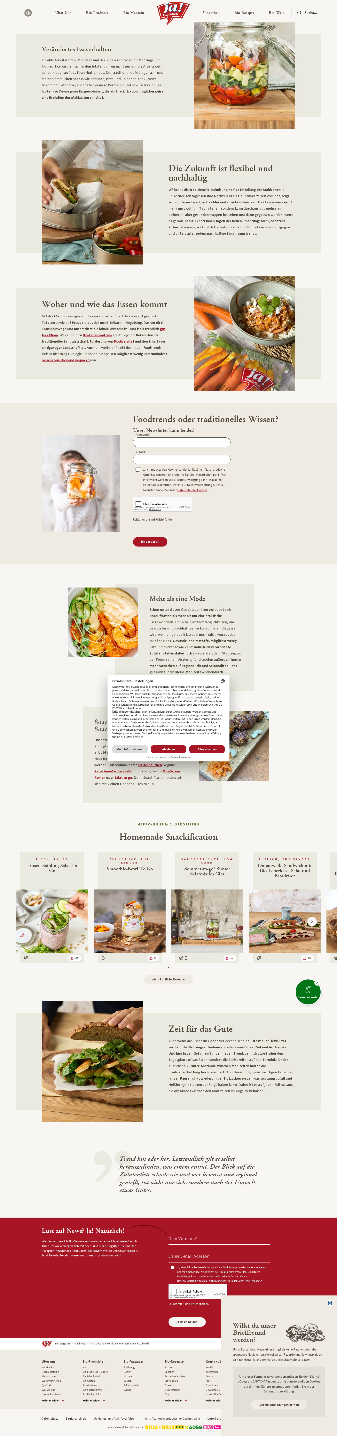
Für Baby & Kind (91, 1376)
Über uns (49, 1361)
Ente (167, 1394)
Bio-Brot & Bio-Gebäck (95, 1372)
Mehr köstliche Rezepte (168, 979)
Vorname (143, 434)
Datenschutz (49, 1418)
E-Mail (141, 452)
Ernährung (129, 1367)
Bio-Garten (89, 1381)
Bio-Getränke (90, 1385)
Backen (169, 1367)
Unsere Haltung (50, 1372)
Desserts (170, 1385)
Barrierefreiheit (76, 1418)
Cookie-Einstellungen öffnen (279, 1405)
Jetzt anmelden (187, 1322)
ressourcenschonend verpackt (66, 360)
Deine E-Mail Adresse (189, 1256)
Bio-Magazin (133, 1361)
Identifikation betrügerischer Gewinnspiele (172, 1418)
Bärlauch (169, 1372)
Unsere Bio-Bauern (52, 1394)
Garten (127, 1372)
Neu (85, 1367)
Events (127, 1390)
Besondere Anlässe (175, 1376)
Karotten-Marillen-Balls (113, 771)
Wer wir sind (48, 1390)
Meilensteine (49, 1376)
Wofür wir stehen (51, 1381)
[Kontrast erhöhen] (28, 13)
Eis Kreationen (172, 1390)
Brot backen (171, 1381)
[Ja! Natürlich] (173, 15)
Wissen (128, 1381)
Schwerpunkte (131, 1385)
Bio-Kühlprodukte (92, 1394)
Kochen (128, 1376)
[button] (63, 13)
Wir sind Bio (48, 1367)
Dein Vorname (182, 1238)
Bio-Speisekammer (93, 1390)
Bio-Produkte (93, 1361)
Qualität (46, 1385)
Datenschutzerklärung (279, 1391)
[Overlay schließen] (330, 1303)
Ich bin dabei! (150, 541)
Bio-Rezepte (174, 1361)
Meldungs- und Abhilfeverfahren (114, 1418)
